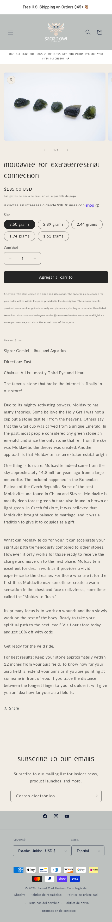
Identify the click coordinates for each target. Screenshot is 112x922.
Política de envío (77, 902)
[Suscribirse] (95, 796)
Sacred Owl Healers (52, 888)
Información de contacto (58, 910)
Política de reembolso (46, 894)
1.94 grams (19, 236)
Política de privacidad (82, 894)
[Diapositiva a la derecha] (67, 150)
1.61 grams (53, 236)
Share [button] (14, 708)
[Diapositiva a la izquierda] (44, 150)
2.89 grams (53, 224)
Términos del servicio (43, 902)
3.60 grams (19, 224)
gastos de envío (19, 195)
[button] (10, 32)
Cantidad (11, 248)
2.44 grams (87, 224)
